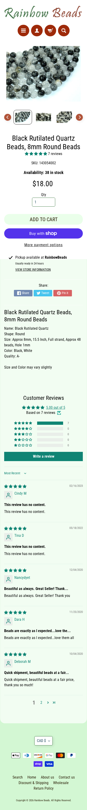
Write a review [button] (43, 456)
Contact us (67, 777)
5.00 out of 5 (55, 407)
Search (18, 777)
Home (31, 777)
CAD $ (41, 741)
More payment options (43, 245)
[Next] (79, 117)
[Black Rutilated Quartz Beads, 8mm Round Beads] (22, 117)
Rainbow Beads (42, 800)
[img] (15, 486)
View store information (33, 269)
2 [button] (41, 702)
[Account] (37, 30)
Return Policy (44, 788)
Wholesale (61, 783)
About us (47, 777)
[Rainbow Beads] (43, 12)
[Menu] (23, 30)
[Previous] (7, 117)
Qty (43, 194)
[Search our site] (64, 30)
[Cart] (50, 30)
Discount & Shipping (33, 783)
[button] (36, 154)
